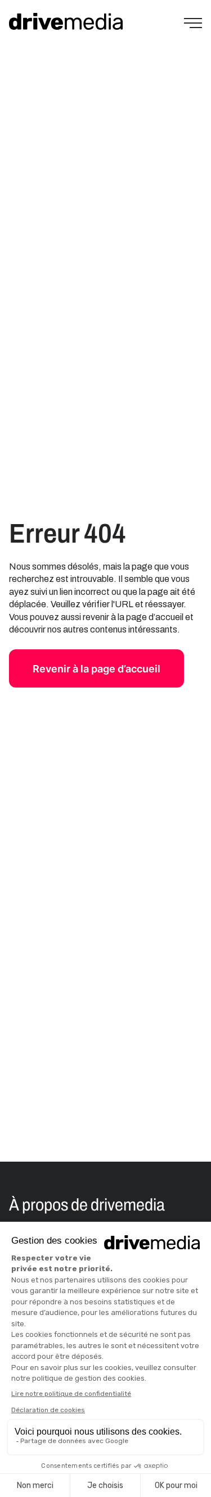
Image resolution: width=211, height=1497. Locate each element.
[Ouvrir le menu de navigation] (193, 23)
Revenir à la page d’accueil (96, 669)
